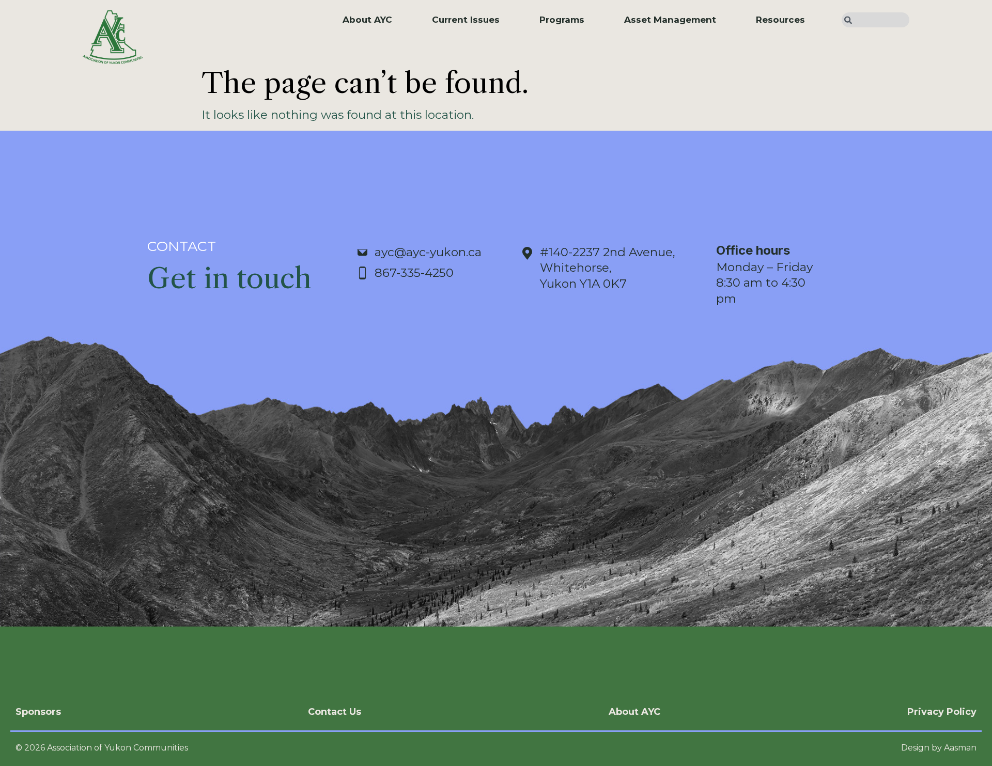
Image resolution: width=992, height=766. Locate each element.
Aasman (960, 748)
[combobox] (875, 19)
